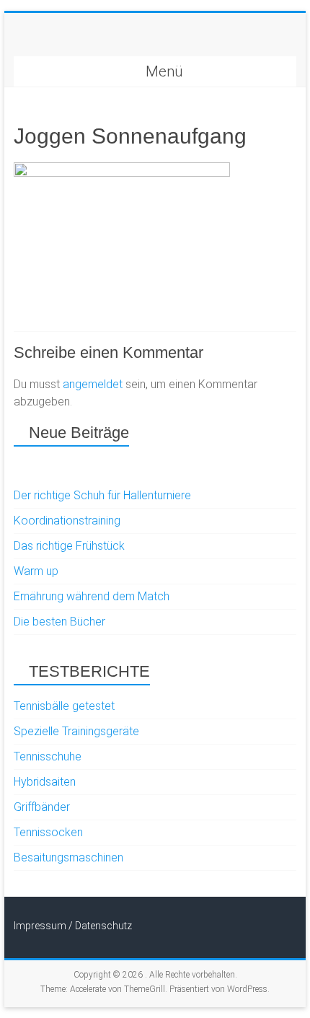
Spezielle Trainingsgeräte (76, 731)
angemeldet (93, 384)
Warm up (36, 571)
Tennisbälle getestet (64, 706)
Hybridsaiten (45, 782)
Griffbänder (42, 807)
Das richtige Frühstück (69, 546)
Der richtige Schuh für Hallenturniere (102, 495)
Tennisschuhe (47, 756)
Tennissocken (48, 832)
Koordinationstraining (67, 520)
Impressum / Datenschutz (73, 925)
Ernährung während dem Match (91, 596)
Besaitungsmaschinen (68, 857)
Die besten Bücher (59, 621)
